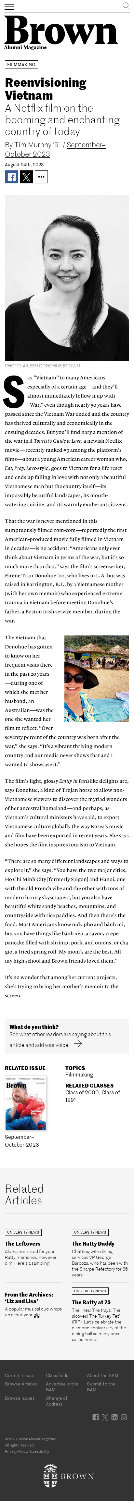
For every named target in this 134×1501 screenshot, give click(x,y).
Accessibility (39, 1451)
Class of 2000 (82, 1092)
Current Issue (19, 1375)
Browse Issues (20, 1398)
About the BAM (102, 1375)
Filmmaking (79, 1074)
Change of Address (56, 1401)
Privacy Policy (16, 1451)
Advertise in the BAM (62, 1387)
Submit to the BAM (101, 1387)
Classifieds (57, 1375)
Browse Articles (21, 1384)
